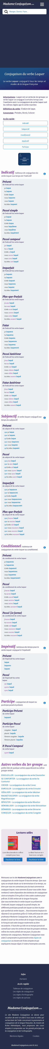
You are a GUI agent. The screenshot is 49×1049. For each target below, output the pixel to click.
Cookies (36, 1036)
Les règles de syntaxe (21, 997)
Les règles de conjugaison (23, 991)
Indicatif (25, 123)
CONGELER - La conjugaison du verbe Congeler (21, 812)
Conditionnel (25, 135)
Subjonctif (25, 129)
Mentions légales (16, 1036)
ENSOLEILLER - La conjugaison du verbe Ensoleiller (23, 775)
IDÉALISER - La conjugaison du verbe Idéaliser (20, 792)
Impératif (25, 141)
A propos (23, 979)
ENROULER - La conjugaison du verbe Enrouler (21, 788)
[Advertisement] (24, 41)
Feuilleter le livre (13, 859)
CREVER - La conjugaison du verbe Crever (18, 785)
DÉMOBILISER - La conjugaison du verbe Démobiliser (23, 805)
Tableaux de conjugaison (23, 988)
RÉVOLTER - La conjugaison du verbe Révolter (20, 802)
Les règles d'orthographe (23, 994)
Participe (25, 147)
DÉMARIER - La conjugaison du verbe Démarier (21, 809)
